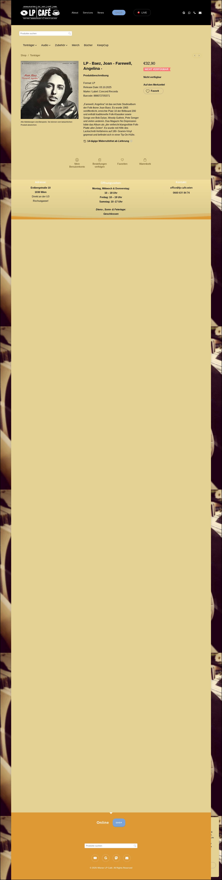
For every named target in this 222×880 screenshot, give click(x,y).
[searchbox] (45, 33)
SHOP (119, 822)
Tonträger (35, 55)
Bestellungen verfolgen (100, 165)
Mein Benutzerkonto (77, 165)
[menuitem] (195, 55)
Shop (23, 55)
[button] (153, 91)
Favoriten (122, 164)
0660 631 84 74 (181, 192)
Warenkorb (145, 164)
